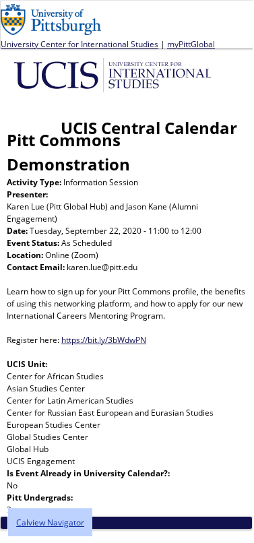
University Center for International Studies (79, 44)
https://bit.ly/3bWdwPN (103, 340)
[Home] (115, 74)
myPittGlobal (191, 44)
